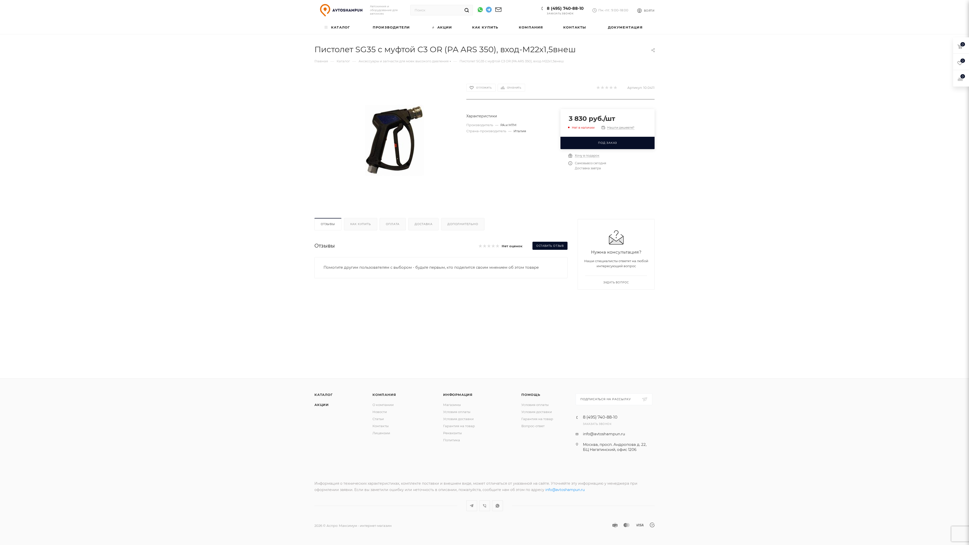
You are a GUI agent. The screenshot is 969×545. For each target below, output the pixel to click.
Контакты (380, 426)
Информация (458, 395)
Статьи (378, 419)
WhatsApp (497, 505)
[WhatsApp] (480, 10)
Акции (321, 405)
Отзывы (328, 224)
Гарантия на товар (459, 426)
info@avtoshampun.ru (604, 433)
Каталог (323, 395)
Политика (451, 440)
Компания (384, 395)
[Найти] (467, 10)
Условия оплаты (456, 412)
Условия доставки (458, 419)
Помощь (530, 395)
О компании (383, 405)
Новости (379, 412)
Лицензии (381, 433)
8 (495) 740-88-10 (565, 8)
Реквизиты (452, 433)
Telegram (471, 505)
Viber (484, 505)
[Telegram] (489, 10)
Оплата (392, 224)
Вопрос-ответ (533, 426)
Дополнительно (462, 224)
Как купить (360, 224)
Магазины (452, 405)
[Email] (498, 11)
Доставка (423, 224)
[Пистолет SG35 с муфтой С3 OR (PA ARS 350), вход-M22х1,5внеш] (394, 140)
